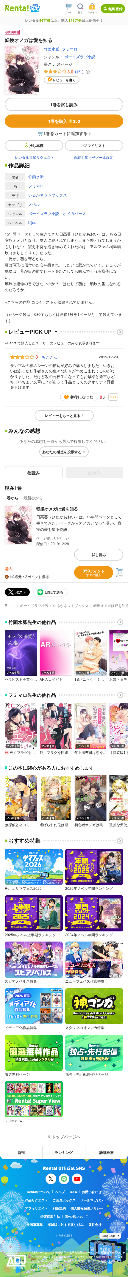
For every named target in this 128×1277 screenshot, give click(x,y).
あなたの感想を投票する (62, 451)
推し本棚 (36, 145)
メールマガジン (91, 1200)
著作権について (76, 1216)
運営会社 (95, 1224)
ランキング (64, 1152)
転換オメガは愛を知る (57, 509)
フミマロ (69, 49)
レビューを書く (64, 80)
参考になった (81, 396)
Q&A (73, 1192)
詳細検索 (106, 1152)
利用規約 (59, 1208)
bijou (32, 222)
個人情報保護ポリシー (87, 1208)
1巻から (11, 498)
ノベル (34, 204)
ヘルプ (60, 1192)
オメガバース (74, 213)
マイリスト (96, 145)
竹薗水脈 (51, 49)
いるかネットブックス (47, 195)
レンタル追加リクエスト (34, 157)
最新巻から (33, 498)
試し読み (99, 554)
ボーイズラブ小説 (79, 56)
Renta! (10, 605)
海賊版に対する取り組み (66, 1224)
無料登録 (115, 8)
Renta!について (38, 1192)
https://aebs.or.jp (42, 1270)
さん (49, 357)
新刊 (21, 1152)
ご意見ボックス (64, 1200)
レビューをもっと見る (62, 415)
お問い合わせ (92, 1192)
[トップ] (17, 8)
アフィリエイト (36, 1208)
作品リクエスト (36, 1200)
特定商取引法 (50, 1216)
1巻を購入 (64, 121)
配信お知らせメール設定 (93, 157)
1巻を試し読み (64, 104)
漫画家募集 (34, 1224)
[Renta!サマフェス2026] (34, 8)
